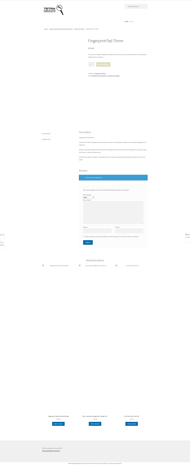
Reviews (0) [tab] (46, 139)
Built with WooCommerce (51, 451)
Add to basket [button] (58, 424)
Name (85, 227)
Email (117, 227)
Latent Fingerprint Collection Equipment (61, 29)
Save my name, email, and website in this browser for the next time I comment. (112, 237)
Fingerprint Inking (79, 29)
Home (46, 29)
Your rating (87, 195)
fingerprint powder (113, 76)
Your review (87, 200)
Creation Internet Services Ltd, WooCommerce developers (102, 463)
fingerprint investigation (99, 76)
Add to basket (103, 64)
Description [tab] (46, 134)
